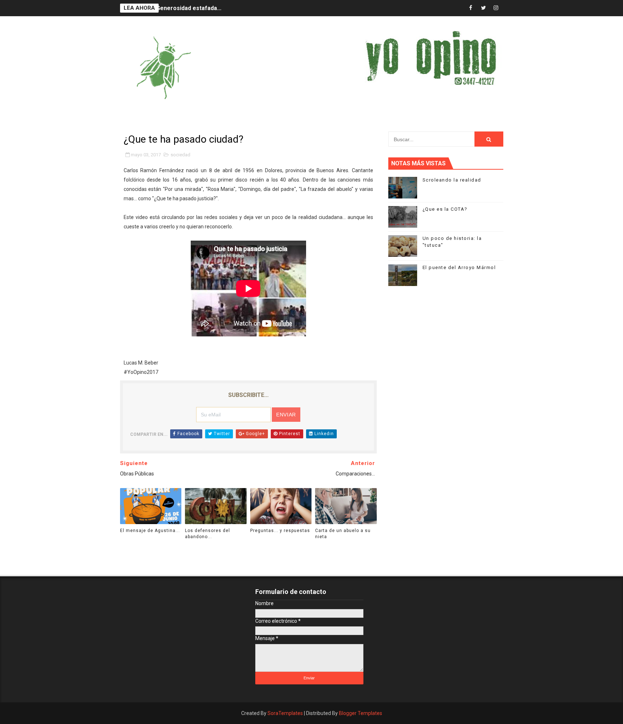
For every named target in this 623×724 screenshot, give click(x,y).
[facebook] (470, 8)
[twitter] (483, 8)
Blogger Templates (360, 713)
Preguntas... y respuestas (280, 530)
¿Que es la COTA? (445, 209)
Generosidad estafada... (188, 8)
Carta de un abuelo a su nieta (343, 533)
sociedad (180, 154)
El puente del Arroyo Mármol (459, 267)
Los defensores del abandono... (207, 533)
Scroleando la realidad (452, 180)
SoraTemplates (285, 713)
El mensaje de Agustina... (150, 530)
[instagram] (496, 8)
